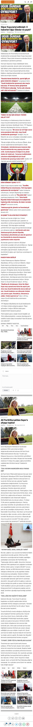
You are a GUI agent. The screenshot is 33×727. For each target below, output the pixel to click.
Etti (3, 325)
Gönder (6, 390)
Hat (9, 668)
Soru (17, 325)
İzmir (13, 668)
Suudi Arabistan (24, 325)
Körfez (18, 668)
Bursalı (3, 668)
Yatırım (24, 668)
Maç (7, 325)
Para (12, 325)
